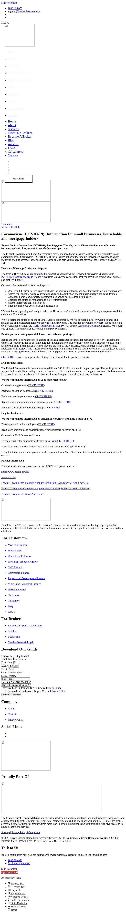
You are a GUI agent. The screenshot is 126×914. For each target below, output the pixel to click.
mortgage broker (20, 351)
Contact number (9, 672)
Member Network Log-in (21, 642)
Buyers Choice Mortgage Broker (24, 276)
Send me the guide (12, 694)
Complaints (34, 832)
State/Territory (8, 675)
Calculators (15, 108)
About (12, 58)
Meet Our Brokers (20, 73)
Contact (13, 115)
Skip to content (9, 2)
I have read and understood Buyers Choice (35, 691)
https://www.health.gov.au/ (15, 471)
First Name (7, 662)
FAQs (11, 101)
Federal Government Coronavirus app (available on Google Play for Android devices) (45, 488)
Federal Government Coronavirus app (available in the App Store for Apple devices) (44, 482)
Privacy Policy (57, 691)
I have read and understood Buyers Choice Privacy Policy (31, 688)
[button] (9, 872)
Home (12, 51)
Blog (11, 87)
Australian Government (90, 325)
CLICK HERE (9, 357)
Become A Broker (20, 80)
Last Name (7, 665)
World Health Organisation (47, 325)
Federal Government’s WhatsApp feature (22, 494)
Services (13, 65)
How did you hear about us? (16, 681)
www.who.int (8, 477)
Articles (13, 94)
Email (4, 669)
